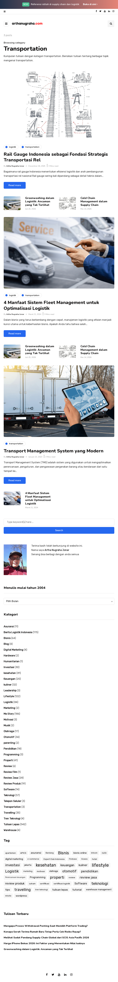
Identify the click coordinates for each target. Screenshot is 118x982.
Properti (8, 760)
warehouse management (99, 889)
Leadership (10, 690)
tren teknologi (41, 890)
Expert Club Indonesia (54, 859)
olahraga (53, 871)
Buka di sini (90, 4)
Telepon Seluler (12, 801)
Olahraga (9, 731)
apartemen (10, 853)
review (72, 877)
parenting (9, 742)
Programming (11, 754)
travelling (22, 890)
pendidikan (89, 871)
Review (8, 766)
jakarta (27, 865)
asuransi (36, 852)
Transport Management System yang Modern (53, 451)
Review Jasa (11, 777)
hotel (94, 859)
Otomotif (9, 737)
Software (9, 789)
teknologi (99, 883)
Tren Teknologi (12, 818)
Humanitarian (12, 661)
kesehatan (10, 673)
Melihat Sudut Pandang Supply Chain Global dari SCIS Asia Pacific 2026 (46, 937)
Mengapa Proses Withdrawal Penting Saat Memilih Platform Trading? (46, 926)
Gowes (84, 859)
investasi (12, 865)
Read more (14, 185)
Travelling (9, 812)
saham (32, 883)
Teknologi (9, 795)
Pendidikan (10, 748)
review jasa (88, 877)
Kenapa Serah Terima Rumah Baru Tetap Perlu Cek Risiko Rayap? (42, 931)
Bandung (50, 853)
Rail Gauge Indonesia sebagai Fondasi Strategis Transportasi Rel (56, 157)
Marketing (9, 707)
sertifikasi (44, 883)
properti (57, 877)
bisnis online (80, 853)
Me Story (9, 713)
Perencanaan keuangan (15, 877)
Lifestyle (9, 696)
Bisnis (7, 638)
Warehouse (10, 830)
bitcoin (94, 853)
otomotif (69, 871)
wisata (8, 896)
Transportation (12, 806)
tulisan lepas (60, 889)
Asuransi (9, 626)
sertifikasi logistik (62, 883)
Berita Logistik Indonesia (18, 632)
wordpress (21, 895)
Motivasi (8, 719)
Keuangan (9, 678)
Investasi (9, 667)
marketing (27, 871)
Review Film (10, 771)
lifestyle (100, 865)
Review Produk (12, 783)
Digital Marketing (13, 649)
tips (7, 889)
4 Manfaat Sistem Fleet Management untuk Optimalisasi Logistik (51, 305)
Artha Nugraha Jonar (15, 166)
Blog (6, 643)
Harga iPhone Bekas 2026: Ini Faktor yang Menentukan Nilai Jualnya (44, 943)
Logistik (8, 702)
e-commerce (33, 859)
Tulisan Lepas (11, 824)
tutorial (77, 889)
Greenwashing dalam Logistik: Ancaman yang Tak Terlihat (39, 201)
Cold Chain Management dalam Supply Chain (94, 201)
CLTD (104, 853)
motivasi (41, 871)
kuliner (8, 684)
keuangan (67, 865)
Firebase (73, 859)
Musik (7, 725)
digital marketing (14, 859)
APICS (23, 853)
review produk (15, 883)
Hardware (9, 655)
